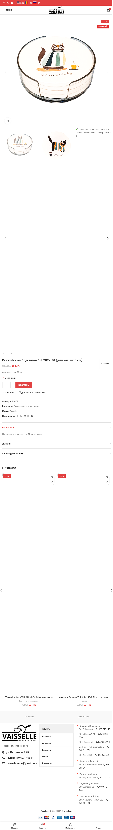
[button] (5, 72)
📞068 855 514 (102, 755)
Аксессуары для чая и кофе (27, 406)
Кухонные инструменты (29, 701)
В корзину (23, 385)
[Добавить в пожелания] (51, 477)
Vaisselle (105, 363)
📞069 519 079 (103, 777)
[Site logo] (56, 10)
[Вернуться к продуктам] (7, 353)
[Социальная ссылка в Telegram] (12, 3)
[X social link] (21, 416)
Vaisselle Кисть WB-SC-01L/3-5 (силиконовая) (29, 697)
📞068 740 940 (103, 729)
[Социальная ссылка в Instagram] (8, 3)
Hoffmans (29, 716)
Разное (84, 701)
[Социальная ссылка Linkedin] (28, 416)
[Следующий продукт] (11, 353)
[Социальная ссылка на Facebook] (4, 3)
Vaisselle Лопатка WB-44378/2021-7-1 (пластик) (84, 697)
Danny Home (83, 716)
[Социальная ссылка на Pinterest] (25, 416)
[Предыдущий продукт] (4, 353)
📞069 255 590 (103, 742)
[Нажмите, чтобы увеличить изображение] (7, 120)
